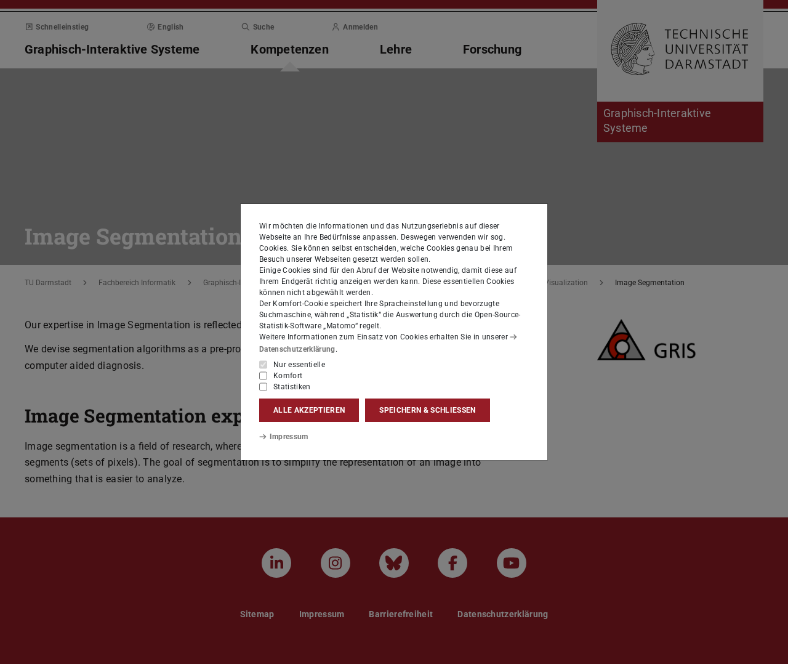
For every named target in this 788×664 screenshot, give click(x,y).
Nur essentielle (299, 364)
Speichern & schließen (427, 410)
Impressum (289, 436)
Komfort (287, 375)
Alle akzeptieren (309, 410)
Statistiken (292, 387)
